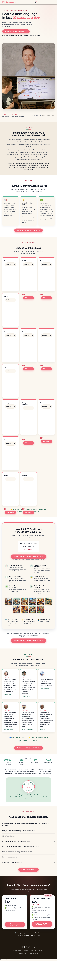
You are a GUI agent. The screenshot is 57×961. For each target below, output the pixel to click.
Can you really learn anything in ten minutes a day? (18, 831)
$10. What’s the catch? (9, 836)
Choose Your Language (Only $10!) (15, 31)
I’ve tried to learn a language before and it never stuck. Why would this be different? (25, 824)
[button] (35, 2)
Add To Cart (28, 298)
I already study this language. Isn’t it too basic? (17, 852)
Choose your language (27, 869)
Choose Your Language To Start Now (28, 230)
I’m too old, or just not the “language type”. (16, 841)
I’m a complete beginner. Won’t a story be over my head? (20, 846)
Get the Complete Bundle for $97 (41, 924)
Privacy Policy (22, 953)
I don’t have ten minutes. (10, 857)
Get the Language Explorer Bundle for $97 (27, 556)
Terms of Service (33, 953)
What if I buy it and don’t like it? (12, 862)
